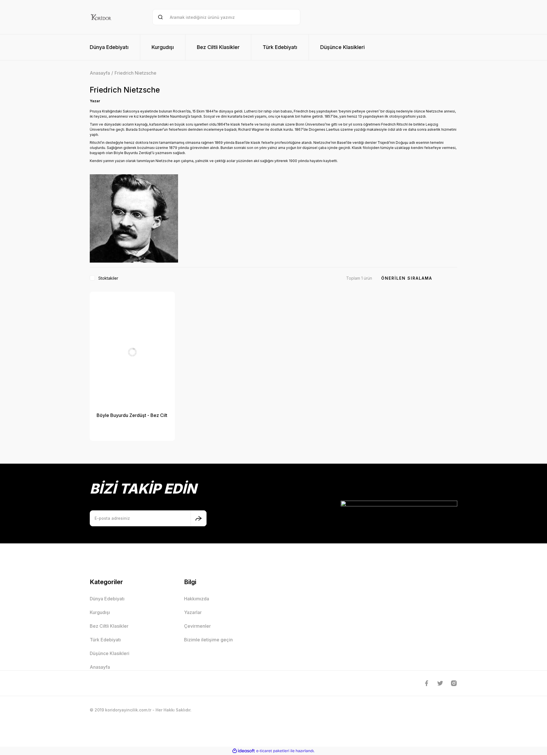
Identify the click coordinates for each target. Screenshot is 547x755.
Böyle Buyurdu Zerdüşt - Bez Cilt (132, 415)
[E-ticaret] (272, 751)
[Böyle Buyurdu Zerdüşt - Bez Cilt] (132, 352)
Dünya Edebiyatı (107, 598)
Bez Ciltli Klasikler (109, 626)
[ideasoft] (243, 751)
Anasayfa (100, 667)
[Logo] (101, 17)
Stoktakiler (108, 278)
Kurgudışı (100, 612)
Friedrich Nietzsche (135, 73)
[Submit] (199, 518)
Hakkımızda (196, 598)
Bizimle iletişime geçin (208, 640)
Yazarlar (193, 612)
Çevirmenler (197, 626)
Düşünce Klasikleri (109, 653)
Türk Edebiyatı (105, 640)
